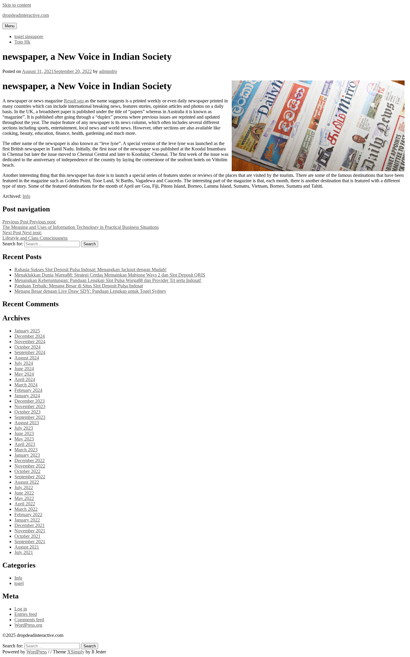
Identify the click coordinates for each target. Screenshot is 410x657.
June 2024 (24, 368)
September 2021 (29, 541)
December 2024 (29, 336)
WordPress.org (28, 625)
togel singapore (28, 36)
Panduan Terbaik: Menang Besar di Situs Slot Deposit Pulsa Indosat (78, 285)
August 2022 (26, 482)
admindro (108, 71)
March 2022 (26, 509)
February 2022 (28, 514)
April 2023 (24, 444)
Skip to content (16, 5)
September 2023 (29, 417)
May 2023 (24, 438)
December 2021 (29, 525)
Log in (20, 608)
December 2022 (29, 460)
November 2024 (29, 341)
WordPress (36, 651)
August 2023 (26, 422)
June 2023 (24, 433)
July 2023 (23, 428)
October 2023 (27, 411)
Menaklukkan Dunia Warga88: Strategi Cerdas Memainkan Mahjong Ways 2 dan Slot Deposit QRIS (109, 274)
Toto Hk (22, 41)
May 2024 (24, 374)
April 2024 (24, 379)
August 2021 (26, 547)
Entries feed (25, 614)
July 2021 (23, 552)
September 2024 (29, 352)
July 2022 (23, 487)
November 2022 (29, 465)
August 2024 (26, 357)
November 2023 (29, 406)
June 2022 (24, 492)
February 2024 (28, 390)
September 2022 (29, 476)
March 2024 (26, 384)
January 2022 (27, 519)
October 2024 (27, 347)
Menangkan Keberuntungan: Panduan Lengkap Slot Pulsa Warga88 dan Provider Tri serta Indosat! (107, 280)
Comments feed (29, 619)
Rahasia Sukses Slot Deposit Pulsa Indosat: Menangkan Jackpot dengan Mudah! (90, 269)
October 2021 (27, 536)
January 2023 (27, 455)
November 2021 (29, 530)
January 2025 (27, 330)
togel (19, 583)
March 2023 (26, 449)
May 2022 (24, 498)
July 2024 (23, 363)
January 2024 (27, 395)
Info (26, 196)
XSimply (75, 651)
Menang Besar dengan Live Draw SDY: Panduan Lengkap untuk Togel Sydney (90, 291)
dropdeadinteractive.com (25, 15)
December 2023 (29, 401)
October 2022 (27, 471)
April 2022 (24, 503)
